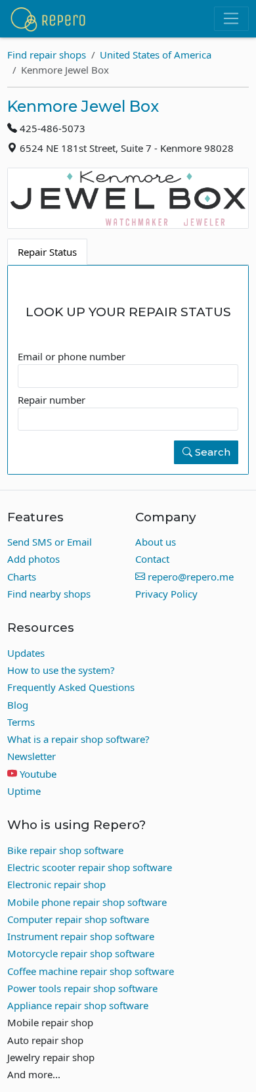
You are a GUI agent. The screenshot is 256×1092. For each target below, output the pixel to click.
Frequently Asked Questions (71, 687)
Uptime (24, 790)
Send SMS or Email (49, 541)
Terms (21, 721)
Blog (17, 704)
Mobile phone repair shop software (87, 902)
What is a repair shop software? (78, 739)
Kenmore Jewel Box (83, 106)
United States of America (155, 54)
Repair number (51, 399)
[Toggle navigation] (231, 19)
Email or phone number (71, 356)
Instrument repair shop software (80, 936)
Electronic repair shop (56, 884)
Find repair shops (46, 54)
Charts (21, 576)
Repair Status (47, 251)
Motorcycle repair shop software (80, 953)
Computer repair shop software (78, 919)
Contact (152, 558)
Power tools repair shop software (82, 988)
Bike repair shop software (65, 850)
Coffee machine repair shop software (90, 971)
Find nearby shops (49, 593)
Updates (26, 652)
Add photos (33, 558)
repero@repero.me (189, 576)
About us (155, 541)
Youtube (38, 773)
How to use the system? (61, 670)
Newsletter (31, 756)
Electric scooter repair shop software (89, 867)
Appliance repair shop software (77, 1005)
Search (211, 452)
